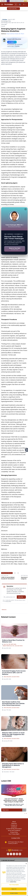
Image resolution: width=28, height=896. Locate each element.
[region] (14, 879)
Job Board (14, 827)
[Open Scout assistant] (20, 4)
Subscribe (20, 597)
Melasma (4, 609)
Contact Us (14, 825)
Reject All (14, 889)
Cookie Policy (13, 881)
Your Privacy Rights (14, 834)
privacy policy (8, 601)
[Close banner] (26, 2)
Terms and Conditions (14, 830)
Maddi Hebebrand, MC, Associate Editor (13, 645)
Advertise (14, 823)
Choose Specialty (12, 8)
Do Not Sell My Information (14, 828)
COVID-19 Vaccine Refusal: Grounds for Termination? (8, 578)
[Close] (26, 863)
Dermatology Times (6, 21)
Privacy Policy (14, 832)
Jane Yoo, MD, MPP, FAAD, (10, 644)
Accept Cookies (14, 893)
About (14, 821)
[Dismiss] (25, 209)
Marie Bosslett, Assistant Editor (11, 676)
